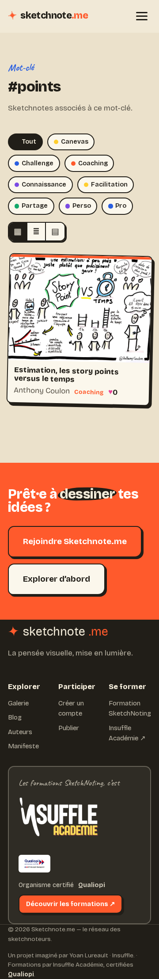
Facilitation (109, 184)
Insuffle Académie (78, 964)
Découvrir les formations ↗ (70, 904)
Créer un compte (71, 708)
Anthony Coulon (42, 390)
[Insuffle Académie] (58, 819)
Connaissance (44, 184)
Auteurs (20, 732)
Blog (15, 717)
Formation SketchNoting (130, 708)
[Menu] (141, 16)
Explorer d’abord (56, 579)
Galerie (18, 703)
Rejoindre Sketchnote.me (75, 541)
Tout (29, 141)
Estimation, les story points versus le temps (66, 375)
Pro (120, 206)
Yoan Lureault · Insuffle (101, 955)
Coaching (93, 163)
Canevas (74, 141)
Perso (81, 206)
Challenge (37, 163)
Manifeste (23, 746)
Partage (35, 206)
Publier (68, 728)
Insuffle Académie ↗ (127, 733)
